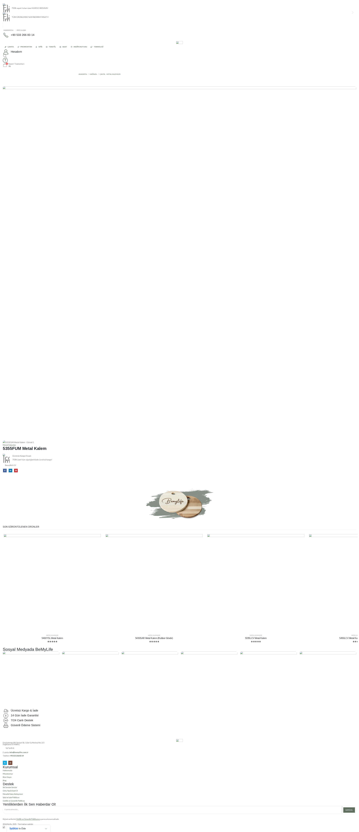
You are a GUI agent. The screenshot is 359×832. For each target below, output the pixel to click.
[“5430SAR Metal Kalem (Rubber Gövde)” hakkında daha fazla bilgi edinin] (198, 538)
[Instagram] (10, 763)
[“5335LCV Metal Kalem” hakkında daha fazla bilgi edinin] (300, 538)
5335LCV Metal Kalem (256, 638)
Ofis (40, 47)
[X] (5, 763)
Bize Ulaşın (21, 30)
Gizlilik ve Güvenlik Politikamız (28, 819)
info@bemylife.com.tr (18, 752)
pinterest (16, 471)
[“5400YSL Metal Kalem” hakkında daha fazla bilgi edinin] (96, 538)
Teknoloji (98, 47)
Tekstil (52, 47)
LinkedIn (10, 471)
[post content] (52, 582)
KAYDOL (349, 810)
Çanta (11, 47)
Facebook (5, 471)
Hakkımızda (8, 30)
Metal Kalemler (9, 445)
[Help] (179, 60)
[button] (5, 56)
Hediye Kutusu (80, 47)
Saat (64, 47)
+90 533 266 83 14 (17, 756)
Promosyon (26, 47)
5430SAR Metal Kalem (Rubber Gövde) (154, 638)
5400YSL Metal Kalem (52, 638)
